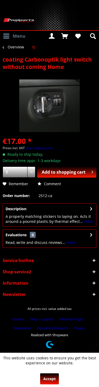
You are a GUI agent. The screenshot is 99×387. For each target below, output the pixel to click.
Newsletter (22, 328)
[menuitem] (14, 36)
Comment (52, 183)
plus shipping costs (39, 148)
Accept (49, 378)
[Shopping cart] (64, 36)
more (88, 221)
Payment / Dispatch (52, 328)
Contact (18, 319)
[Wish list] (77, 36)
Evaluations (16, 234)
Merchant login (71, 319)
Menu (19, 36)
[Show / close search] (92, 36)
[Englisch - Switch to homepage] (19, 20)
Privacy (79, 328)
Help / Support (42, 319)
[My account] (51, 36)
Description (16, 208)
